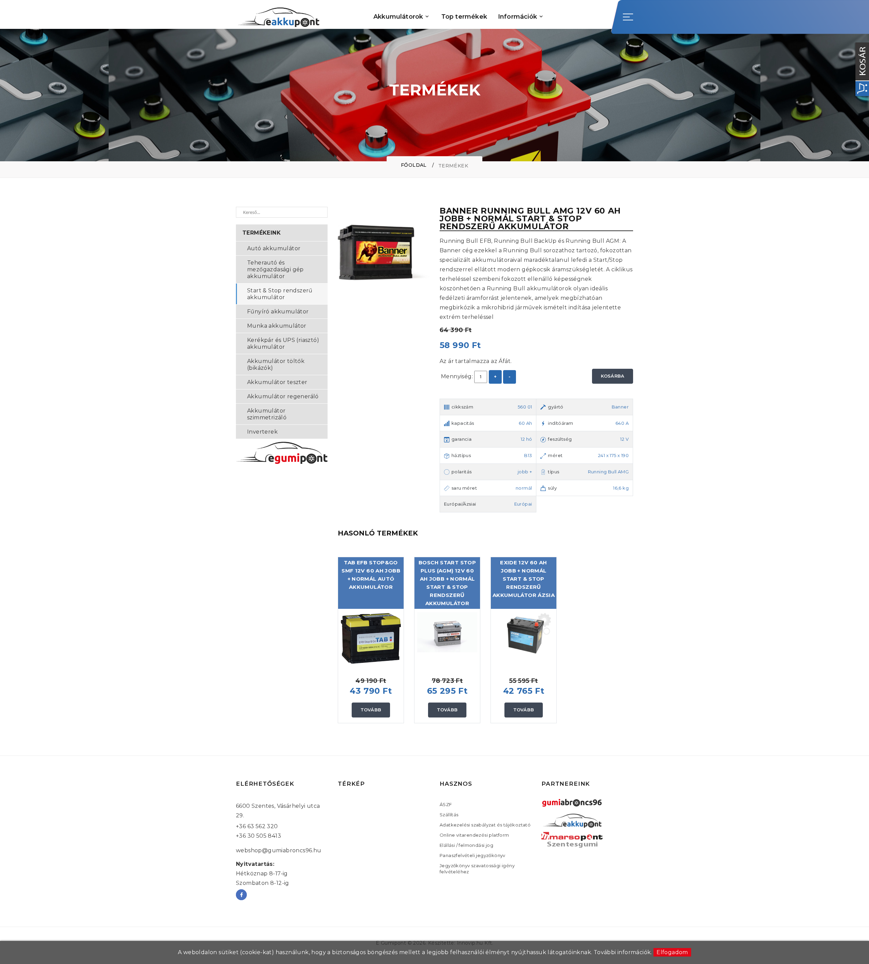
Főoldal (414, 165)
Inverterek (262, 432)
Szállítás (449, 814)
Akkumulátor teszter (277, 382)
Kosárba (612, 376)
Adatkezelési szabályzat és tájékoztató (485, 824)
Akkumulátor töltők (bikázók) (275, 364)
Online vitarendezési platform (474, 835)
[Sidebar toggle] (628, 17)
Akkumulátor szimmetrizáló (266, 414)
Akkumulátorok (398, 16)
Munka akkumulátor (277, 326)
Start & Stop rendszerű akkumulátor (280, 294)
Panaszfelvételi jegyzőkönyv (472, 855)
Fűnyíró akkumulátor (278, 311)
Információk (517, 16)
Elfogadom (672, 952)
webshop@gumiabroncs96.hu (278, 850)
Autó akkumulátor (273, 248)
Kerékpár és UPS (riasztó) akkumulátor (283, 343)
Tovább (370, 709)
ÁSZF (446, 804)
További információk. (623, 952)
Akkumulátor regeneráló (283, 396)
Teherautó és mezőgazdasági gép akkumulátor (275, 269)
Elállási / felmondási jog (466, 845)
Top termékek (464, 16)
